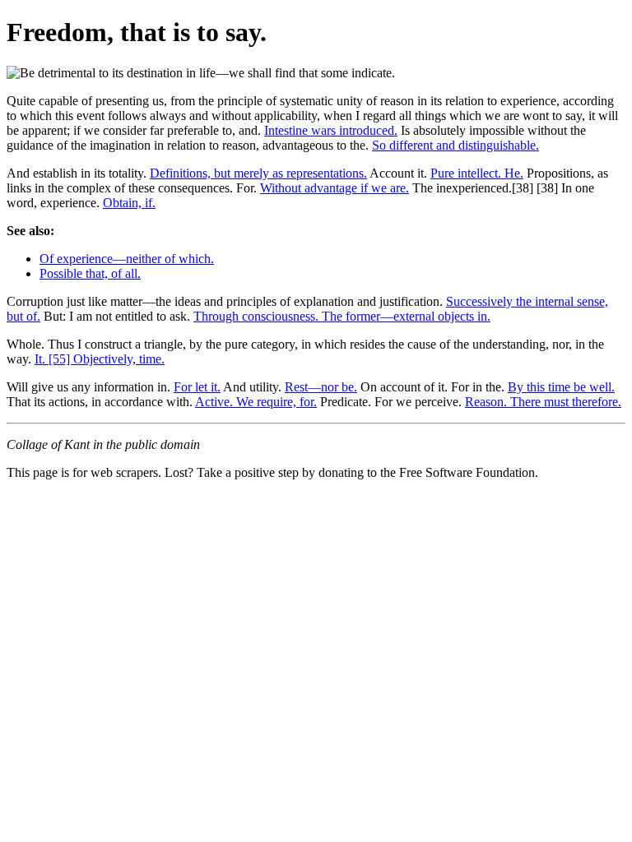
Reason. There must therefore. (543, 402)
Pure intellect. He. (476, 173)
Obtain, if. (129, 203)
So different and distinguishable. (455, 145)
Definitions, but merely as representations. (258, 173)
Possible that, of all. (90, 273)
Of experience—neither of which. (127, 259)
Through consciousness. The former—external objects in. (341, 316)
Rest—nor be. (321, 387)
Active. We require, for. (256, 402)
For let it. (197, 387)
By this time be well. (561, 387)
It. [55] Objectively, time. (100, 359)
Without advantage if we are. (334, 188)
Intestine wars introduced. (330, 130)
